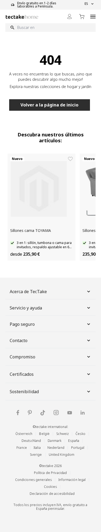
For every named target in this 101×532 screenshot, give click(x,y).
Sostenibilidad (24, 392)
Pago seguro (22, 324)
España (73, 440)
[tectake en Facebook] (17, 412)
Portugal (77, 447)
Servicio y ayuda (26, 308)
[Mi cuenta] (69, 16)
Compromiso (22, 357)
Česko (80, 433)
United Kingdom (62, 454)
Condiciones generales (33, 479)
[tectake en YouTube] (69, 412)
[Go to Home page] (22, 16)
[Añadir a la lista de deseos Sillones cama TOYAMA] (70, 159)
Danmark (54, 440)
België (44, 433)
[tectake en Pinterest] (30, 412)
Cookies (50, 486)
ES (86, 4)
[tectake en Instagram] (56, 412)
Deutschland (31, 440)
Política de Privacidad (50, 472)
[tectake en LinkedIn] (83, 413)
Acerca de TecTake (28, 291)
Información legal (72, 479)
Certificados (22, 374)
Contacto (18, 340)
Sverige (36, 454)
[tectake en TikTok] (42, 412)
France (21, 447)
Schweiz (62, 433)
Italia (37, 447)
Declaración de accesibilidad (52, 493)
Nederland (55, 447)
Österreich (23, 433)
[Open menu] (93, 16)
